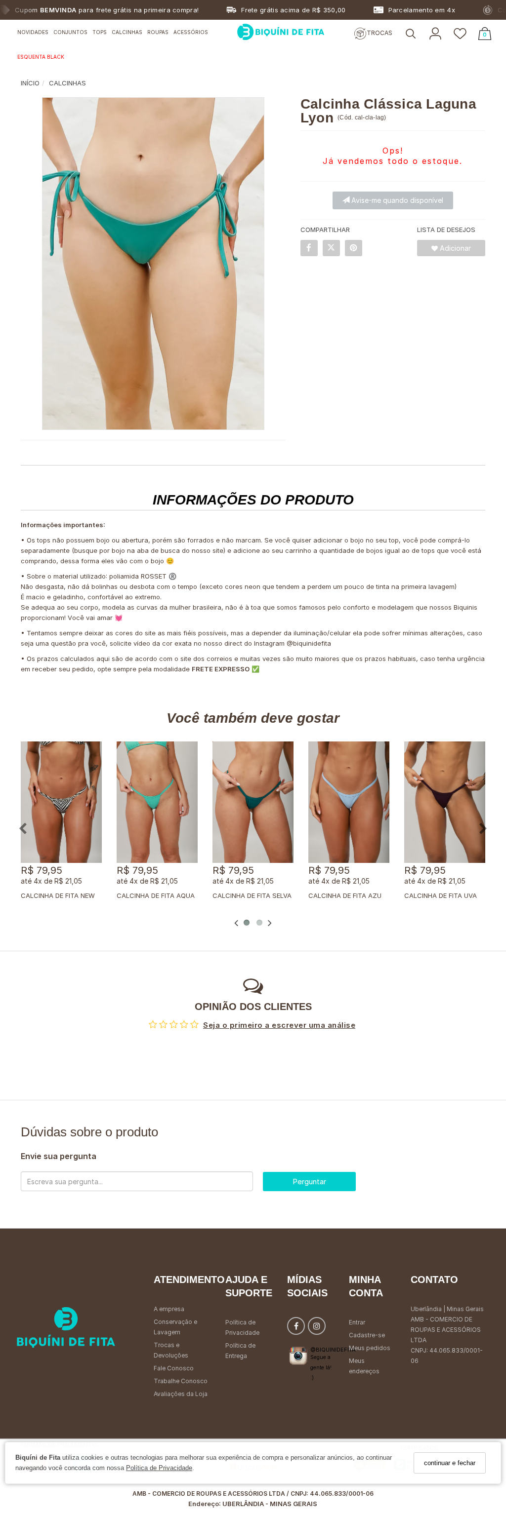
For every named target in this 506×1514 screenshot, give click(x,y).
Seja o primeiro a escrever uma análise (279, 1025)
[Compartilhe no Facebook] (309, 248)
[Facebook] (296, 1328)
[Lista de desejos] (460, 34)
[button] (410, 34)
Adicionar (454, 248)
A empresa (169, 1309)
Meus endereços (364, 1366)
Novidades (32, 32)
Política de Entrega (240, 1350)
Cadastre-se (367, 1335)
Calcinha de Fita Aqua (156, 895)
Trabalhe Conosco (181, 1381)
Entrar (357, 1322)
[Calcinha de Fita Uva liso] (444, 802)
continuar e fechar (449, 1463)
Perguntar (309, 1181)
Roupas (158, 32)
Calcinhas (127, 32)
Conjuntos (70, 32)
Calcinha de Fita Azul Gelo (356, 895)
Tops (99, 32)
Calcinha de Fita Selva (252, 895)
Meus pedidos (369, 1348)
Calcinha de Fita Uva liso (448, 895)
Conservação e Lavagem (175, 1327)
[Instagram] (317, 1328)
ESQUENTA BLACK (40, 57)
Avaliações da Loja (181, 1394)
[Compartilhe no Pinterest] (353, 248)
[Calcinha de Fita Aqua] (157, 802)
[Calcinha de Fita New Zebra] (61, 802)
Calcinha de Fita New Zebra (69, 895)
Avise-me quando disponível (396, 200)
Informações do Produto (253, 499)
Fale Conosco (174, 1368)
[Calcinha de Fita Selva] (253, 802)
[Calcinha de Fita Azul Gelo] (348, 802)
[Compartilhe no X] (331, 248)
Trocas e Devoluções (171, 1350)
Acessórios (190, 32)
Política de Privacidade (159, 1468)
